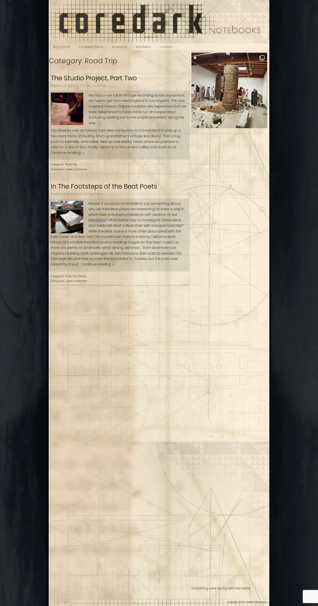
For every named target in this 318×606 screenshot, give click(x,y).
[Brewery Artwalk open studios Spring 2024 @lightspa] (229, 241)
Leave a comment (76, 169)
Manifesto (143, 47)
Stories (82, 276)
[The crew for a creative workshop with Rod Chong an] (229, 166)
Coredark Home (91, 47)
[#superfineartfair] (229, 468)
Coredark (99, 86)
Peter (99, 194)
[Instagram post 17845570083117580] (229, 392)
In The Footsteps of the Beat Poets (104, 186)
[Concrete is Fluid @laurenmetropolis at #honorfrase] (229, 90)
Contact (166, 47)
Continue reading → (68, 152)
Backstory (119, 47)
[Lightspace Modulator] (229, 543)
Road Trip (71, 164)
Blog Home (61, 47)
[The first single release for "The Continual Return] (229, 317)
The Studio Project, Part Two (94, 78)
